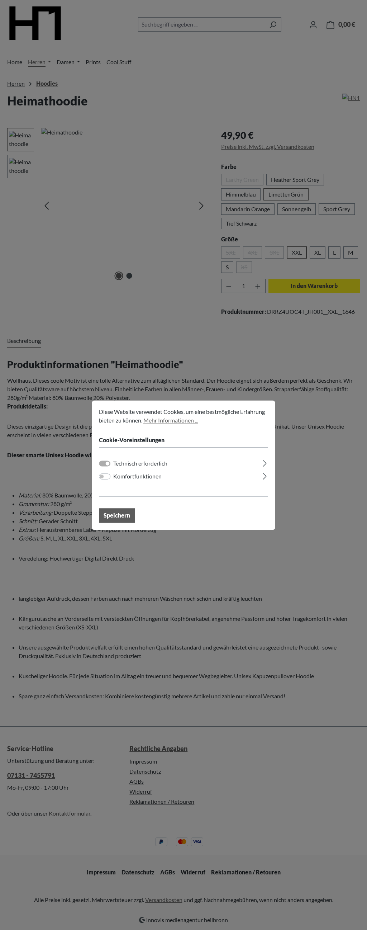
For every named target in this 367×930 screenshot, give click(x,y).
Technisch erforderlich (140, 463)
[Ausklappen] (264, 462)
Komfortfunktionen (137, 476)
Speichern (117, 515)
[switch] (104, 476)
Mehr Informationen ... (170, 420)
